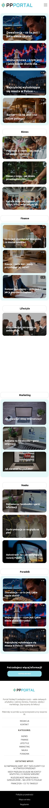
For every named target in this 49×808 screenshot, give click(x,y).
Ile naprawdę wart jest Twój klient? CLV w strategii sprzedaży (24, 767)
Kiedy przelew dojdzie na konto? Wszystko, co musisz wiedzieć (24, 773)
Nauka (24, 485)
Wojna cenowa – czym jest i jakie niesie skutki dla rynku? (24, 62)
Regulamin (24, 804)
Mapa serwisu (24, 799)
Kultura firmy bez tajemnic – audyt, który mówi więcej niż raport (22, 203)
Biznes (25, 131)
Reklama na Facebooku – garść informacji (22, 442)
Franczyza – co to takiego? (24, 783)
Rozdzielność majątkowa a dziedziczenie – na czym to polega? (24, 779)
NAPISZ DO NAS (24, 674)
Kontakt (24, 724)
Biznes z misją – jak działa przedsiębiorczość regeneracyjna (20, 178)
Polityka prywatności (24, 794)
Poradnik (25, 571)
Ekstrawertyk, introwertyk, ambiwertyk (21, 329)
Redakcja (24, 721)
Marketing (25, 395)
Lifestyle (25, 308)
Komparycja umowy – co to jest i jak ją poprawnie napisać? (23, 291)
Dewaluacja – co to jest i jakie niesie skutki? (22, 34)
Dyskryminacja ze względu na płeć (22, 531)
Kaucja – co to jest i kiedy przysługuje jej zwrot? (19, 266)
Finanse (25, 218)
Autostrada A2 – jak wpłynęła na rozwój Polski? (24, 556)
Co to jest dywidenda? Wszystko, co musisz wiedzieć (23, 241)
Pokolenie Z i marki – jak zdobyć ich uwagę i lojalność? (24, 152)
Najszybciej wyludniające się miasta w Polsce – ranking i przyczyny (23, 89)
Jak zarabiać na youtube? (19, 468)
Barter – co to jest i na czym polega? (21, 116)
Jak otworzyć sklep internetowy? (23, 418)
